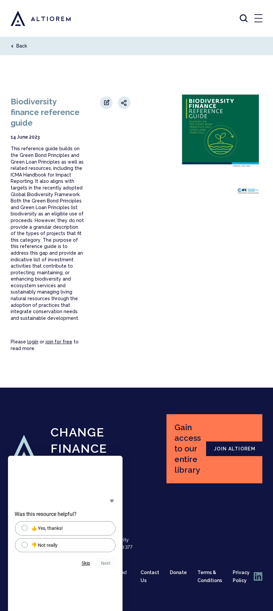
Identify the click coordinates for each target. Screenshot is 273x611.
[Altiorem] (35, 18)
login (32, 341)
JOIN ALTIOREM (234, 448)
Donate (178, 572)
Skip (86, 563)
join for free (59, 341)
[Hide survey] (112, 501)
